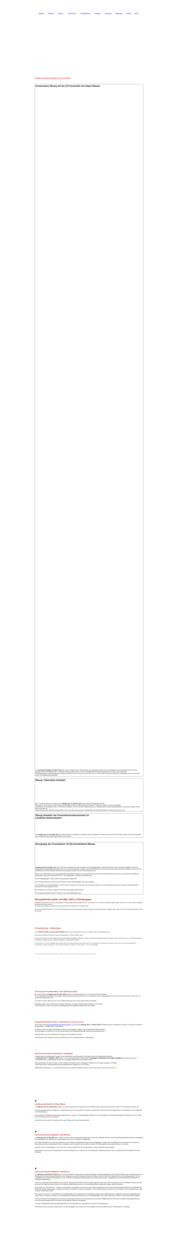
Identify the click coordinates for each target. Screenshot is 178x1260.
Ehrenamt (97, 13)
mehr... (37, 1097)
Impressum (108, 13)
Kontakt (128, 13)
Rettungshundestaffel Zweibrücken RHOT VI (59, 1024)
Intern (136, 13)
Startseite (41, 13)
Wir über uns (71, 13)
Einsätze (60, 13)
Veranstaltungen (85, 13)
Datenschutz (119, 13)
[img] (89, 5)
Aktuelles (50, 13)
